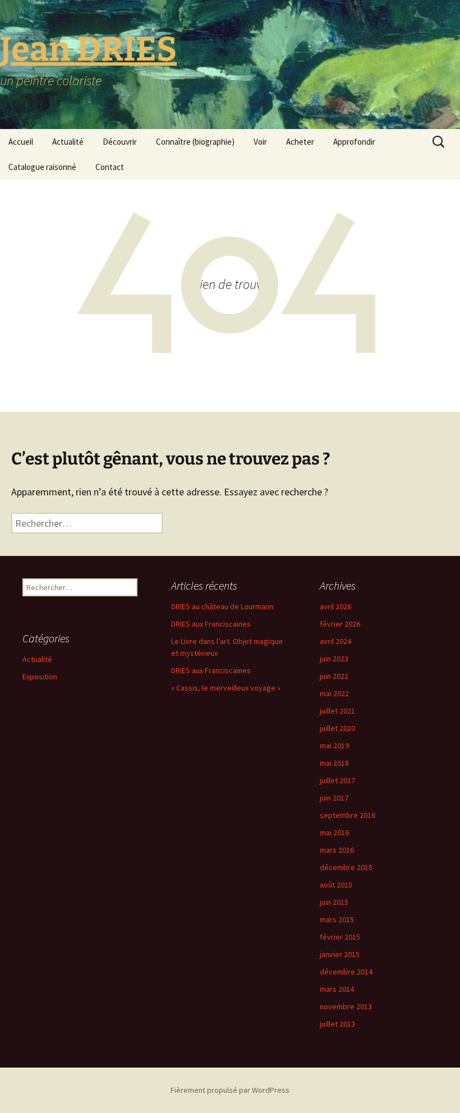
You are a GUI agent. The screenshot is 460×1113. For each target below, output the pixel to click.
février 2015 (340, 937)
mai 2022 (334, 693)
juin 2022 (334, 676)
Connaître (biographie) (195, 141)
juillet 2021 (337, 711)
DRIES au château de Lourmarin (222, 606)
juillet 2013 (337, 1024)
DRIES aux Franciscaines (211, 624)
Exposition (39, 677)
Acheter (300, 141)
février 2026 (340, 624)
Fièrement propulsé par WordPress (230, 1090)
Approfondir (354, 141)
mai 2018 (334, 763)
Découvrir (120, 141)
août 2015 (336, 885)
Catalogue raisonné (42, 167)
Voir (260, 141)
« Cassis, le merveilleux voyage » (225, 688)
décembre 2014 (346, 972)
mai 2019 (334, 746)
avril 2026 (335, 606)
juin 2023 (334, 659)
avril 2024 (335, 641)
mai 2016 (334, 832)
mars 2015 (337, 919)
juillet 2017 (337, 780)
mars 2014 (337, 989)
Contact (109, 167)
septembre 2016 (347, 815)
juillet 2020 (337, 728)
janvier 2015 (340, 954)
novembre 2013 (346, 1006)
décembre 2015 (346, 867)
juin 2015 (334, 902)
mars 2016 (337, 850)
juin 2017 (334, 798)
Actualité (68, 141)
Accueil (20, 141)
